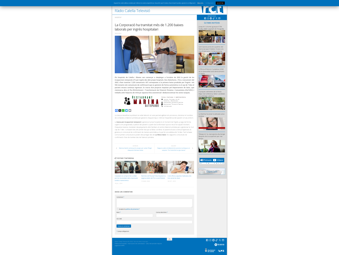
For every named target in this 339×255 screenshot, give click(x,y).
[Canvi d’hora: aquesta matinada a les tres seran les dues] (181, 167)
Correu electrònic (162, 212)
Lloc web (119, 219)
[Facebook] (205, 18)
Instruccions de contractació (136, 243)
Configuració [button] (209, 3)
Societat (118, 17)
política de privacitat (132, 209)
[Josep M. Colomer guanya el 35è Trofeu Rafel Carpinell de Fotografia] (212, 36)
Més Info (200, 3)
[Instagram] (208, 18)
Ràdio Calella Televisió (132, 10)
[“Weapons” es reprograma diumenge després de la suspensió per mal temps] (212, 146)
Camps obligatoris (123, 231)
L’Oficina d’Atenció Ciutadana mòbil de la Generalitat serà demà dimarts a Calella (211, 71)
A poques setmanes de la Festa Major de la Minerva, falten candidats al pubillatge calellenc (212, 94)
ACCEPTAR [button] (220, 3)
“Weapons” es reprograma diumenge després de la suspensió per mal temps (212, 136)
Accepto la (129, 209)
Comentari (120, 197)
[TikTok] (214, 18)
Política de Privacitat (121, 243)
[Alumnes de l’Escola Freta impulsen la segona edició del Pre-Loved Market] (154, 167)
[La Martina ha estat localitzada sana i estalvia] (212, 123)
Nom (119, 212)
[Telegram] (211, 18)
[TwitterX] (216, 18)
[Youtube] (219, 18)
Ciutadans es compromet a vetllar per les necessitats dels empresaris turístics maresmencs (126, 178)
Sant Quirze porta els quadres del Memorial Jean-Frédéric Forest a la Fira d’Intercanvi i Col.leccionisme (211, 49)
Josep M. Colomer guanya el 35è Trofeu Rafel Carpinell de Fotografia (211, 28)
